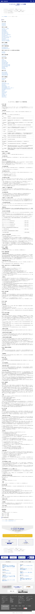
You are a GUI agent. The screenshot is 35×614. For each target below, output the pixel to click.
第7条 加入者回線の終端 (4, 31)
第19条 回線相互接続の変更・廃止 (5, 48)
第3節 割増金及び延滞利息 (5, 66)
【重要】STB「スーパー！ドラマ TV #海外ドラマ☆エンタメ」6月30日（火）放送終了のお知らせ (8, 576)
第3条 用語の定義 (4, 25)
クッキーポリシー (19, 608)
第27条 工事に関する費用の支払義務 (6, 65)
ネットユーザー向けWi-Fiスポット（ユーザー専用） (11, 10)
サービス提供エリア (20, 597)
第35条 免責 (3, 79)
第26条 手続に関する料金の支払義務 (6, 64)
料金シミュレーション (18, 548)
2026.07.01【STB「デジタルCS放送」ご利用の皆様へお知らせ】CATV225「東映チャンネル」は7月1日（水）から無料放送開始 (8, 566)
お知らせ (27, 597)
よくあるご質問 (28, 599)
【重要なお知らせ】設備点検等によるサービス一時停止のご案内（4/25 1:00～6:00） (26, 579)
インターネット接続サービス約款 (19, 11)
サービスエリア (12, 548)
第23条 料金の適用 (4, 60)
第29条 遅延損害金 (4, 68)
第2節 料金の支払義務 (4, 61)
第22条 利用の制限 (4, 56)
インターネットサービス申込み (8, 11)
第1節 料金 (3, 59)
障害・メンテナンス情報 (29, 598)
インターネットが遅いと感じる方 (8, 12)
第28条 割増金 (3, 67)
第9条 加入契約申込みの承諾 (5, 33)
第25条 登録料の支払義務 (4, 63)
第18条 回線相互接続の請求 (5, 47)
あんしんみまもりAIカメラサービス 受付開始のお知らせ (8, 580)
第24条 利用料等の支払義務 (5, 62)
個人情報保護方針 (13, 608)
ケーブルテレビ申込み (21, 598)
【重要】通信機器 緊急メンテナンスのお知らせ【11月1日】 (26, 569)
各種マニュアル (22, 10)
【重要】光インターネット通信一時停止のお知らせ (26, 572)
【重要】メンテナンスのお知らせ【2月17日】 (26, 565)
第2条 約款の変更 (4, 24)
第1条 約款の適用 (4, 23)
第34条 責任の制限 (4, 78)
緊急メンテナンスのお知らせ (24, 575)
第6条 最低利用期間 (4, 30)
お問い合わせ (28, 600)
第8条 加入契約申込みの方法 (5, 32)
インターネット (6, 548)
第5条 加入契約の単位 (4, 29)
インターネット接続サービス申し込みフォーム (17, 535)
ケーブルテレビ (4, 597)
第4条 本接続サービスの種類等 (5, 28)
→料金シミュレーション (21, 599)
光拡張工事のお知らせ (5, 570)
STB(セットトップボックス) (5, 598)
